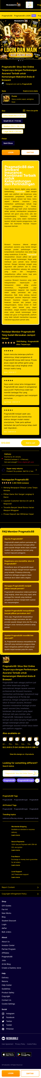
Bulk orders (6, 932)
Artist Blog (6, 964)
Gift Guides (6, 906)
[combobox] (29, 5)
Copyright (6, 996)
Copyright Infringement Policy (14, 894)
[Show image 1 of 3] (18, 60)
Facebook (10, 1017)
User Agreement (7, 1044)
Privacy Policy (20, 1044)
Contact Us (6, 1000)
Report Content (8, 887)
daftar (4, 928)
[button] (30, 743)
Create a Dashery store (11, 968)
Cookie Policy (32, 1044)
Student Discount (9, 921)
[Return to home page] (13, 4)
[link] (9, 780)
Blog (3, 917)
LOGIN (10, 1073)
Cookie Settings (8, 1004)
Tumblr (9, 1025)
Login (4, 924)
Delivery (5, 977)
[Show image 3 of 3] (22, 60)
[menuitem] (7, 15)
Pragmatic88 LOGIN (24, 16)
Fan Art (5, 909)
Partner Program (9, 949)
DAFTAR (30, 1073)
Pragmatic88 (7, 16)
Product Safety (8, 992)
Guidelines (6, 989)
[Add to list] (4, 739)
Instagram (10, 1013)
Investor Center (8, 945)
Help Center (7, 985)
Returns (5, 981)
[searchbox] (20, 773)
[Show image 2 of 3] (20, 60)
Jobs (4, 960)
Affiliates (5, 953)
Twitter (9, 1021)
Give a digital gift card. (26, 462)
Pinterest (10, 1029)
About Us (6, 941)
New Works (6, 913)
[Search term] (30, 5)
